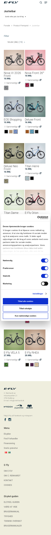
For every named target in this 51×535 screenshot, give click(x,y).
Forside (7, 25)
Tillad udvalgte (25, 308)
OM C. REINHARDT (12, 475)
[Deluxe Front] (35, 106)
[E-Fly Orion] (35, 200)
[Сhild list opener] (24, 42)
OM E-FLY (8, 470)
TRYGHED (8, 516)
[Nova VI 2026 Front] (14, 60)
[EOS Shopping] (14, 106)
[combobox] (15, 16)
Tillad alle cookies (25, 301)
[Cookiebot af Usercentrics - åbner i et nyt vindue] (37, 217)
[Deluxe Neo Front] (14, 153)
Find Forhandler (11, 438)
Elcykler (7, 433)
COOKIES (8, 485)
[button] (45, 2)
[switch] (44, 268)
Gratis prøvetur (11, 448)
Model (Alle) (15, 42)
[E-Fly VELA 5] (14, 340)
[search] (40, 2)
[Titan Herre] (35, 153)
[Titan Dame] (14, 200)
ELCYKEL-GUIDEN (11, 502)
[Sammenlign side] (19, 83)
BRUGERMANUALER (13, 525)
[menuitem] (6, 456)
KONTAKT (8, 480)
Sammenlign (12, 83)
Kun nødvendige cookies (25, 316)
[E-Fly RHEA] (35, 340)
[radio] (6, 88)
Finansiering (9, 443)
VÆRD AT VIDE (10, 506)
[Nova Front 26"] (35, 60)
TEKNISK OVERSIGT (13, 521)
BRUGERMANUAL (11, 511)
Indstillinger (38, 294)
